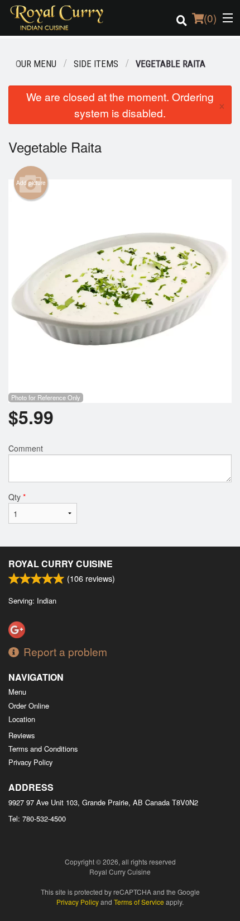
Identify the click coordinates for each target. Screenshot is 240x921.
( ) (210, 17)
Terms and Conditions (43, 748)
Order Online (28, 705)
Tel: (37, 818)
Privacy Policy (30, 762)
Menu (17, 691)
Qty (17, 496)
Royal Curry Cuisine (60, 563)
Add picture (31, 183)
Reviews (21, 735)
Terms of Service (139, 901)
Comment (25, 448)
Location (21, 719)
